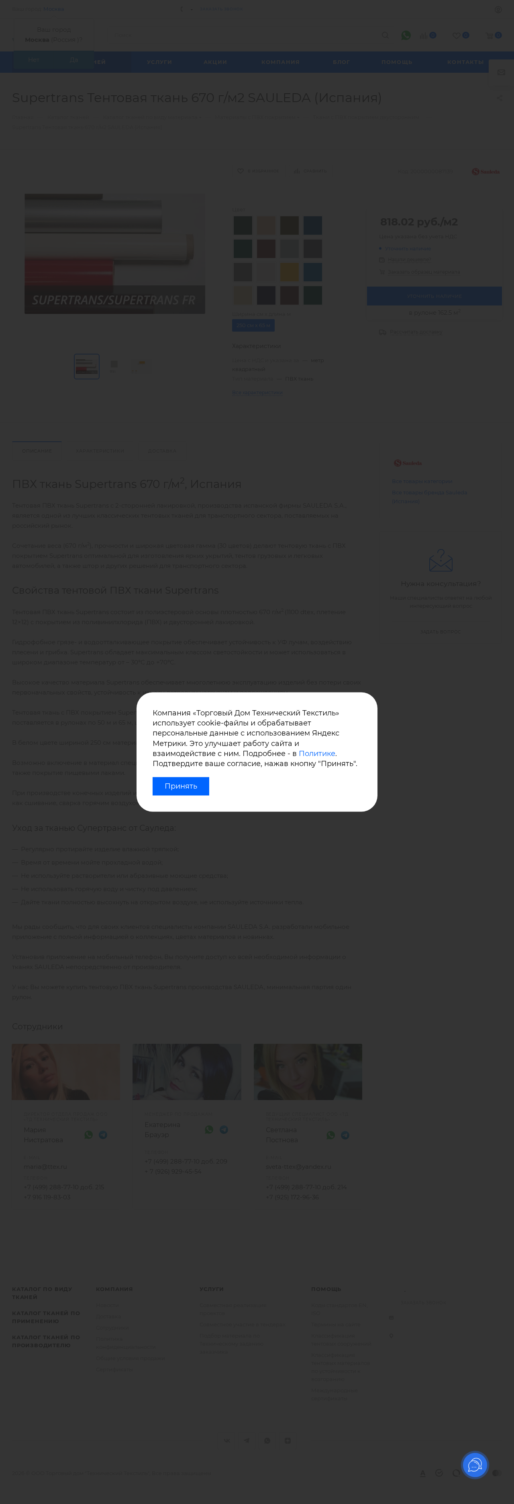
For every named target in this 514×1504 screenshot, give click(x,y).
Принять (181, 786)
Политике (317, 753)
